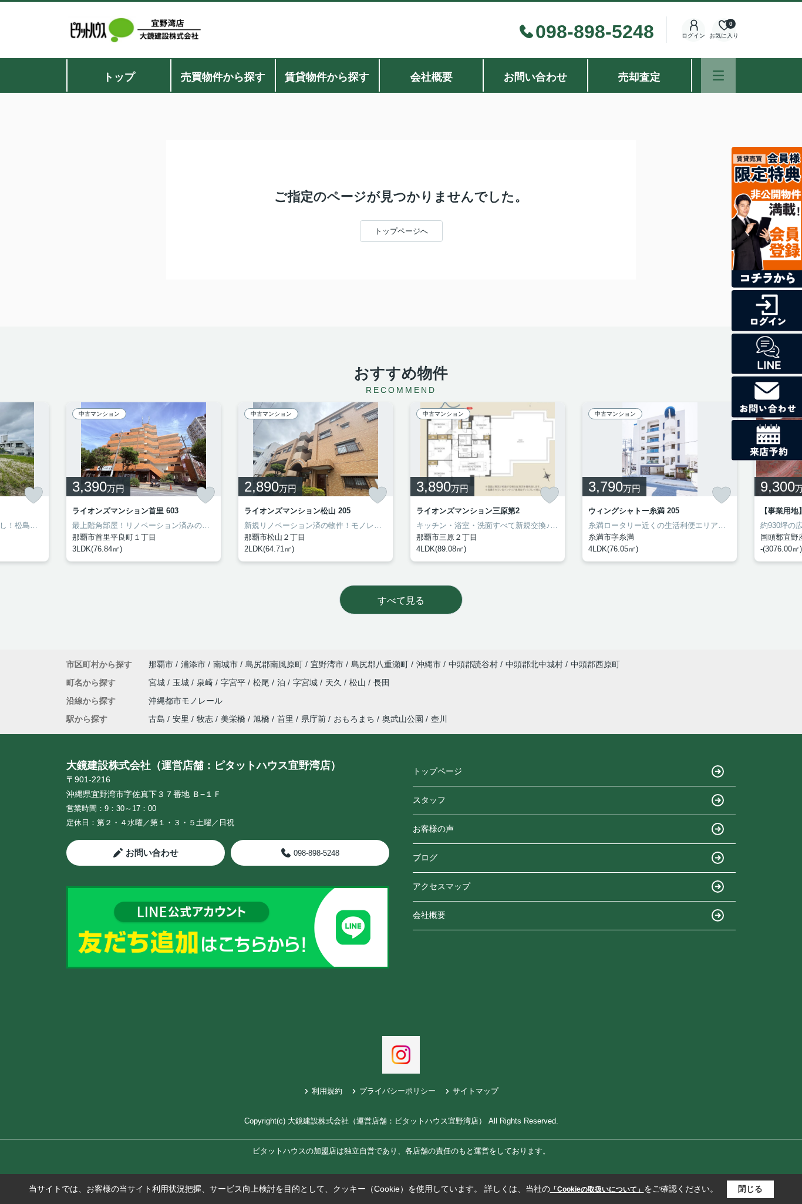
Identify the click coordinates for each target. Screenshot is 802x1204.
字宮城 (306, 682)
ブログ (425, 857)
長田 (381, 682)
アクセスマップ (441, 886)
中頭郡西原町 (595, 664)
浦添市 (193, 664)
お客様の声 (433, 828)
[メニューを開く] (718, 75)
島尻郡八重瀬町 (380, 664)
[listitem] (144, 481)
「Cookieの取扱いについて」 (597, 1189)
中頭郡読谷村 (473, 664)
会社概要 (431, 77)
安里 (181, 719)
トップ (119, 77)
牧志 (205, 719)
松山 (358, 682)
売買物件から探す (223, 77)
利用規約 (327, 1091)
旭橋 (261, 719)
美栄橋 (233, 719)
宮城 (158, 682)
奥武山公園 (402, 719)
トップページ (437, 771)
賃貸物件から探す (327, 77)
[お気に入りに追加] (33, 495)
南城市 (225, 664)
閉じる (750, 1188)
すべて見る (401, 601)
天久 (334, 682)
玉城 (182, 682)
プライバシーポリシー (397, 1091)
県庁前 (313, 719)
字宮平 (234, 682)
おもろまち (354, 719)
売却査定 (639, 77)
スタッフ (429, 800)
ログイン (693, 35)
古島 (157, 719)
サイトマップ (475, 1091)
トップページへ (401, 231)
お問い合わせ (535, 77)
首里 (285, 719)
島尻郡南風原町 (274, 664)
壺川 (439, 719)
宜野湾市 (327, 664)
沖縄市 (428, 664)
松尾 (262, 682)
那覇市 (161, 664)
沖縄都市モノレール (186, 700)
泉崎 (206, 682)
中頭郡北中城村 (534, 664)
